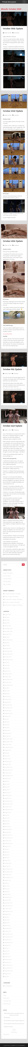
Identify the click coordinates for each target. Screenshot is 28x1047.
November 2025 (8, 631)
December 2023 (8, 651)
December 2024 (8, 640)
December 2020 (8, 739)
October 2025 (8, 634)
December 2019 (8, 767)
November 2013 (8, 968)
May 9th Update (7, 581)
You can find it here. (7, 334)
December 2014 (8, 934)
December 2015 (8, 903)
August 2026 (8, 614)
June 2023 (7, 665)
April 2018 (7, 823)
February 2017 (8, 863)
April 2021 (7, 727)
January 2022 (8, 702)
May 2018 (7, 821)
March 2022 (7, 696)
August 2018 (8, 812)
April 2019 (7, 789)
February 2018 (8, 829)
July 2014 (7, 948)
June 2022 (7, 690)
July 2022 (7, 688)
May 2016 (7, 888)
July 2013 (7, 976)
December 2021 (8, 705)
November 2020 (8, 741)
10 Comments (16, 32)
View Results (14, 1032)
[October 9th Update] (14, 359)
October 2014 (8, 939)
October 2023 (8, 657)
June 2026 (7, 620)
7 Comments (15, 373)
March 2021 (7, 730)
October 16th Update (13, 241)
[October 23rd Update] (14, 101)
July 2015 (7, 917)
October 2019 (8, 773)
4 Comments (16, 245)
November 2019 (8, 770)
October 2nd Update (12, 425)
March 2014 (7, 956)
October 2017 (8, 840)
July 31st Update (7, 576)
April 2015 (7, 922)
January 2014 (8, 962)
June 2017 (7, 852)
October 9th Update (12, 369)
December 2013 (8, 965)
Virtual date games (9, 2)
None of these (9, 1026)
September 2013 (9, 970)
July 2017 (7, 849)
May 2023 (7, 668)
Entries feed (6, 998)
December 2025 (8, 628)
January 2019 (8, 798)
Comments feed (7, 1001)
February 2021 (8, 733)
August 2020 (8, 750)
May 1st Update (7, 584)
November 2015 (8, 905)
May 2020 (7, 756)
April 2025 (7, 637)
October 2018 (8, 806)
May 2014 (7, 954)
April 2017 (7, 857)
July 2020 (7, 753)
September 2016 (9, 877)
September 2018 (9, 809)
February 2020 (8, 761)
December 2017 (8, 835)
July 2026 (7, 617)
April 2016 (7, 891)
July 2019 (7, 781)
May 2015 (7, 920)
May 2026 (7, 623)
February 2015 (8, 928)
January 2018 (8, 832)
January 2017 (8, 866)
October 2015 (8, 908)
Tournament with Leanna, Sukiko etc (14, 1020)
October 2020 (8, 744)
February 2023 (8, 674)
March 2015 (7, 925)
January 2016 (8, 900)
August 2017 (8, 846)
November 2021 (8, 707)
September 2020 (9, 747)
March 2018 (7, 826)
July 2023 (7, 662)
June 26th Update (7, 578)
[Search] (23, 564)
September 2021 (9, 713)
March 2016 (7, 894)
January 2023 (8, 676)
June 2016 (7, 886)
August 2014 (8, 945)
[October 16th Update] (14, 231)
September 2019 (9, 775)
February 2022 (8, 699)
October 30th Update (13, 28)
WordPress (22, 1045)
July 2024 (7, 642)
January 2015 (8, 931)
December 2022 (8, 679)
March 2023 (7, 671)
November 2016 (8, 871)
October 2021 (8, 710)
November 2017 (8, 838)
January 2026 (8, 625)
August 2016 (8, 880)
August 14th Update (8, 573)
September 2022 (9, 685)
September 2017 (9, 843)
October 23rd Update (13, 111)
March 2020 (7, 758)
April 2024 (7, 645)
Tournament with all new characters (14, 1023)
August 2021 (8, 716)
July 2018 (7, 815)
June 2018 (7, 818)
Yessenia (7, 1017)
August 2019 (8, 778)
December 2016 (8, 869)
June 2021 (7, 722)
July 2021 (7, 719)
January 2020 (8, 764)
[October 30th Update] (14, 19)
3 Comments (16, 115)
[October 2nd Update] (14, 416)
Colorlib (13, 1045)
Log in (4, 995)
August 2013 (8, 973)
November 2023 (8, 654)
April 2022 (7, 693)
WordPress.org (6, 1003)
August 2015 (8, 914)
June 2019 (7, 784)
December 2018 (8, 801)
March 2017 (7, 860)
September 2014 (9, 942)
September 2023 (9, 659)
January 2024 (8, 648)
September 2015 (9, 911)
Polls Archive (6, 1034)
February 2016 (8, 897)
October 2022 (8, 682)
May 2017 (7, 855)
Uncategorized (8, 986)
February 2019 (8, 795)
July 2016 (7, 883)
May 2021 (7, 724)
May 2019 (7, 787)
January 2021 (8, 736)
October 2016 (8, 874)
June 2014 (7, 951)
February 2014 (8, 959)
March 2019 (7, 792)
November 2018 (8, 804)
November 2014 (8, 937)
